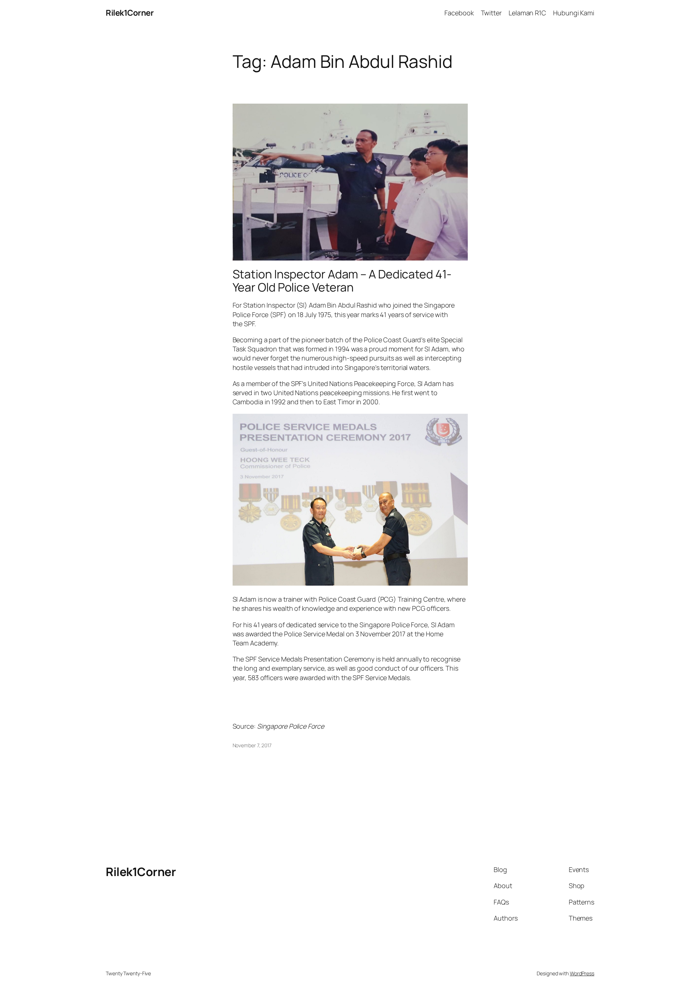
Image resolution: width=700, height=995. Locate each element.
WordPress (582, 973)
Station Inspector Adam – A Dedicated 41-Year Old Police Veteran (342, 280)
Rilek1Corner (129, 12)
